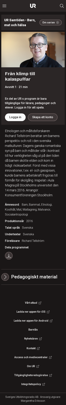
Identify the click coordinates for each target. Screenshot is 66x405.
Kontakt (31, 348)
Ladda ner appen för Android (31, 320)
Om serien (48, 22)
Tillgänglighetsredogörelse (31, 375)
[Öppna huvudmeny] (4, 6)
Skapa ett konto (42, 117)
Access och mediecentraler (31, 357)
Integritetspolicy (31, 384)
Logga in (15, 117)
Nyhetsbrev (31, 338)
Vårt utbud (31, 302)
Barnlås (33, 329)
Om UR (31, 366)
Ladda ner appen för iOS (30, 311)
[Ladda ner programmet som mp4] (9, 256)
